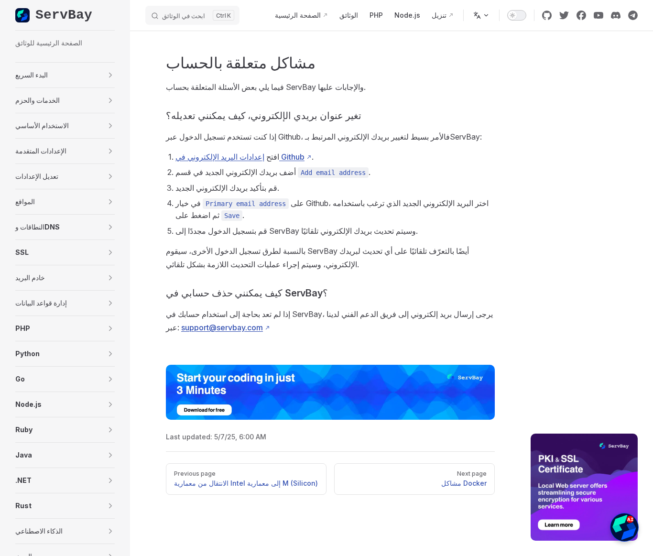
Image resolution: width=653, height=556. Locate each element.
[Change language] (481, 15)
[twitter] (564, 15)
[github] (546, 15)
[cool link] (633, 15)
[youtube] (598, 15)
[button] (65, 75)
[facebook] (581, 15)
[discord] (615, 15)
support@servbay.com (222, 327)
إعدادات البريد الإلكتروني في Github (240, 157)
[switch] (516, 15)
